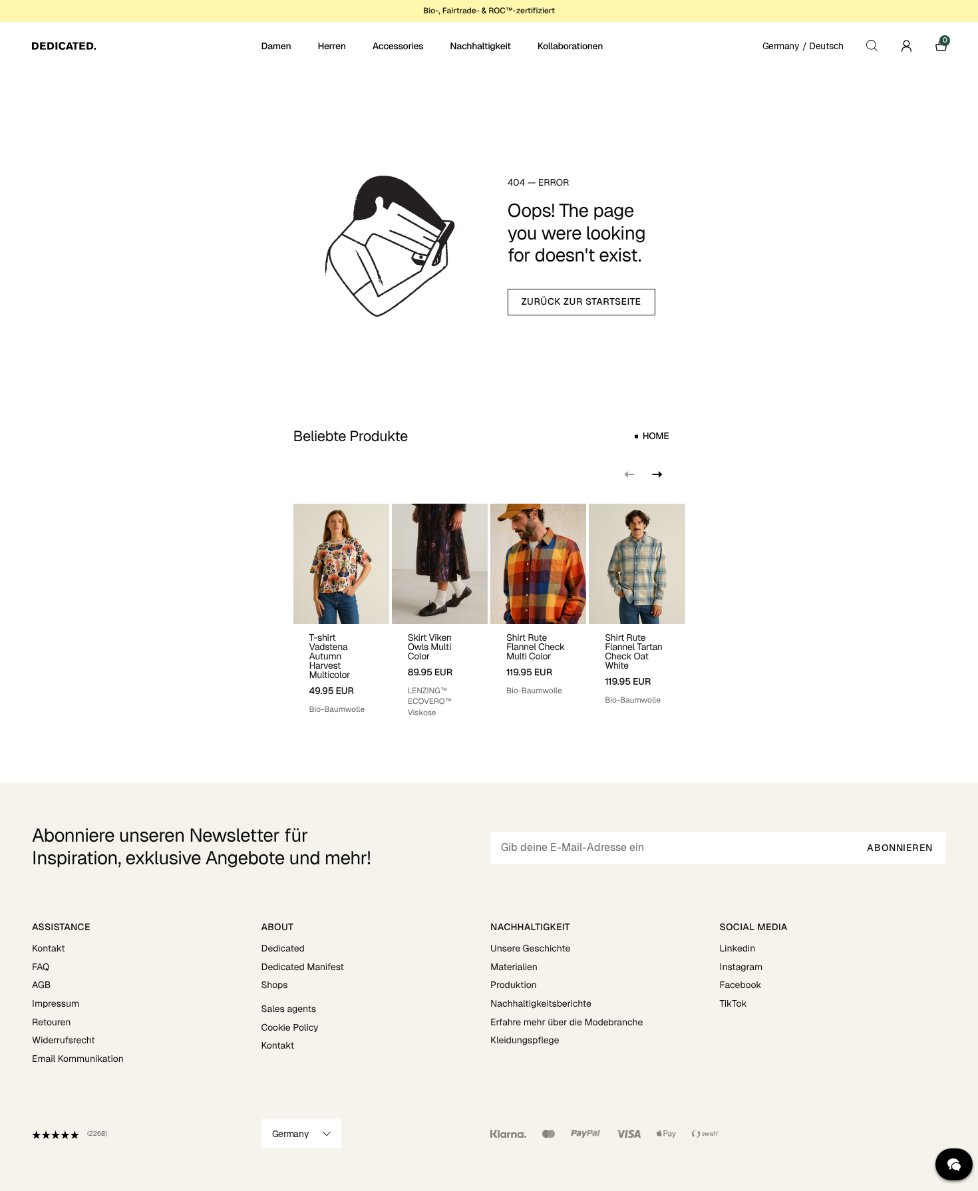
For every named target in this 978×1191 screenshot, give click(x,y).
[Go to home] (145, 46)
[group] (341, 611)
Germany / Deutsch (803, 46)
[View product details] (341, 669)
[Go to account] (906, 46)
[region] (489, 611)
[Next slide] (656, 474)
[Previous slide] (629, 474)
